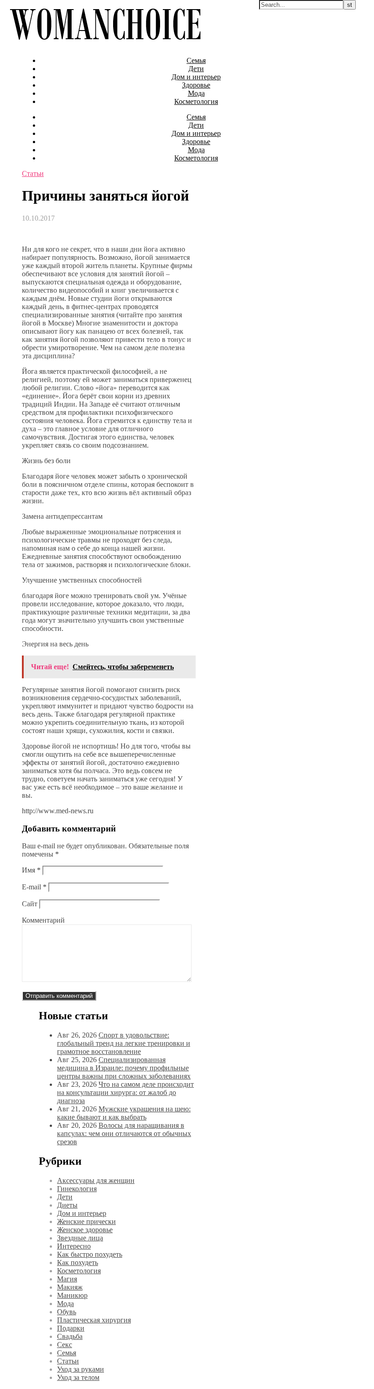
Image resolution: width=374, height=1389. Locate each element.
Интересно (74, 1246)
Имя (31, 870)
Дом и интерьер (196, 77)
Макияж (70, 1287)
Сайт (29, 904)
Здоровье (196, 85)
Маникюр (72, 1295)
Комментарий (43, 920)
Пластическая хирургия (94, 1320)
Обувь (66, 1312)
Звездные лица (80, 1238)
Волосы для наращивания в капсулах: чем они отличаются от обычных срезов (124, 1133)
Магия (67, 1279)
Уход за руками (80, 1369)
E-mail (34, 887)
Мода (196, 93)
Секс (64, 1344)
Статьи (33, 173)
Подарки (70, 1328)
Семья (196, 60)
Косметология (196, 101)
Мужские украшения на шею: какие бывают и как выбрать (124, 1113)
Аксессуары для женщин (96, 1180)
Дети (196, 68)
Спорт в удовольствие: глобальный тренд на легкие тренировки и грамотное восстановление (123, 1043)
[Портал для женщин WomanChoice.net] (105, 45)
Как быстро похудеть (89, 1254)
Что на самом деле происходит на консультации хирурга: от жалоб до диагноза (125, 1092)
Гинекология (77, 1189)
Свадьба (70, 1336)
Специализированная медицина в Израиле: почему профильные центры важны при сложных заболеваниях (124, 1068)
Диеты (67, 1205)
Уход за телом (78, 1377)
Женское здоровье (85, 1230)
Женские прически (86, 1221)
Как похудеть (77, 1262)
